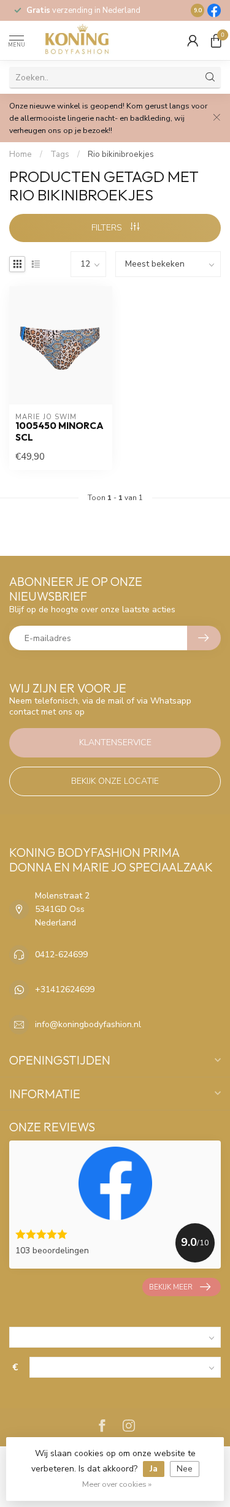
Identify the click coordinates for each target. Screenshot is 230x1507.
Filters (108, 227)
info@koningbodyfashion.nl (88, 1024)
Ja (154, 1469)
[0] (216, 40)
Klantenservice (115, 742)
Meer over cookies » (116, 1484)
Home (20, 154)
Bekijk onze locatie (115, 781)
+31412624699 (64, 989)
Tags (59, 154)
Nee (185, 1469)
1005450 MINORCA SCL (59, 431)
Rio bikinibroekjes (121, 154)
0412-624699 (61, 954)
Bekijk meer (171, 1287)
